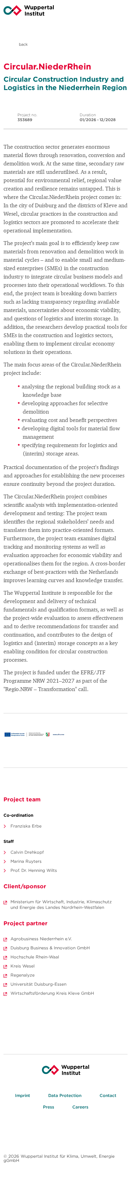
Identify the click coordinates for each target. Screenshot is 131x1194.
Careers (80, 1107)
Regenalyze (22, 975)
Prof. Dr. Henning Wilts (33, 870)
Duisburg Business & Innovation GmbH (50, 947)
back (23, 44)
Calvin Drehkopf (27, 852)
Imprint (22, 1095)
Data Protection (64, 1095)
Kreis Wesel (22, 966)
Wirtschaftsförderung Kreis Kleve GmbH (52, 993)
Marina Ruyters (26, 861)
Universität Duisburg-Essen (38, 984)
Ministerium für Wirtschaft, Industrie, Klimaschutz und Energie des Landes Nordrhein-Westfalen (61, 904)
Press (48, 1107)
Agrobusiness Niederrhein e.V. (41, 938)
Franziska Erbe (26, 826)
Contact (108, 1095)
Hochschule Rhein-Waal (34, 956)
